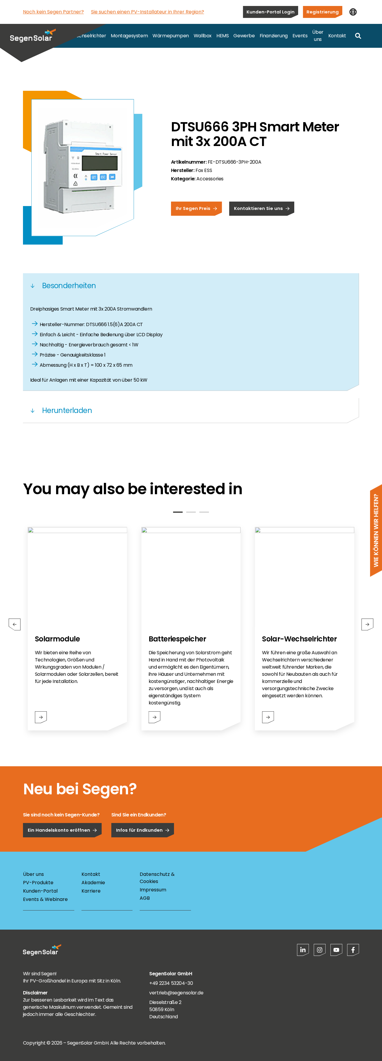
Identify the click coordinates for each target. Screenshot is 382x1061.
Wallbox (203, 35)
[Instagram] (320, 950)
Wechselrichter (88, 35)
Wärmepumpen (171, 35)
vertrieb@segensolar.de (176, 992)
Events (300, 35)
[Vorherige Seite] (15, 624)
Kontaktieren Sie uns (258, 208)
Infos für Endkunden (139, 830)
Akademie (93, 882)
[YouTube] (336, 950)
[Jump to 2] (191, 512)
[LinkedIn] (303, 950)
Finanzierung (274, 35)
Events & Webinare (45, 899)
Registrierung (322, 12)
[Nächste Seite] (367, 624)
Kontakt (337, 35)
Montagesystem (129, 35)
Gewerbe (244, 35)
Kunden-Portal (40, 891)
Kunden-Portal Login (271, 12)
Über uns (317, 36)
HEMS (222, 35)
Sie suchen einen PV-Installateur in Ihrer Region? (147, 11)
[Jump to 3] (204, 512)
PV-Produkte (38, 882)
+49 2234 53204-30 (171, 983)
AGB (145, 898)
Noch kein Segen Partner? (53, 11)
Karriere (91, 891)
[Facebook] (353, 950)
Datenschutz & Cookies (157, 878)
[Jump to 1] (178, 512)
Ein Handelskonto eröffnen (59, 830)
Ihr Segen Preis (193, 208)
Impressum (153, 889)
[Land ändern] (353, 12)
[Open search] (358, 36)
